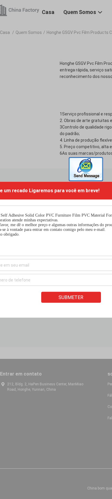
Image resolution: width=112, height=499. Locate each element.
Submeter (71, 297)
